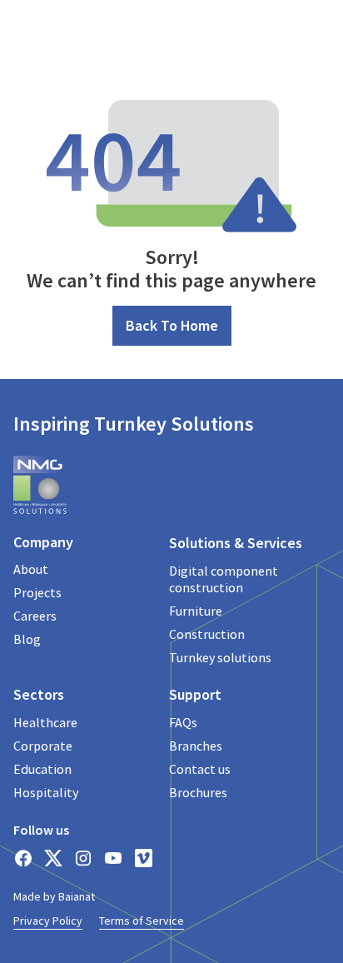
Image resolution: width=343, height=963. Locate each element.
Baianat (76, 896)
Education (42, 769)
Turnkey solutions (220, 657)
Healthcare (45, 722)
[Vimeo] (143, 858)
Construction (207, 634)
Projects (37, 592)
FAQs (183, 722)
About (30, 569)
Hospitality (45, 792)
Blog (27, 639)
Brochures (198, 792)
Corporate (42, 745)
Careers (35, 615)
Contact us (200, 769)
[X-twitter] (53, 858)
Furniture (195, 610)
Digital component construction (223, 579)
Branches (195, 745)
